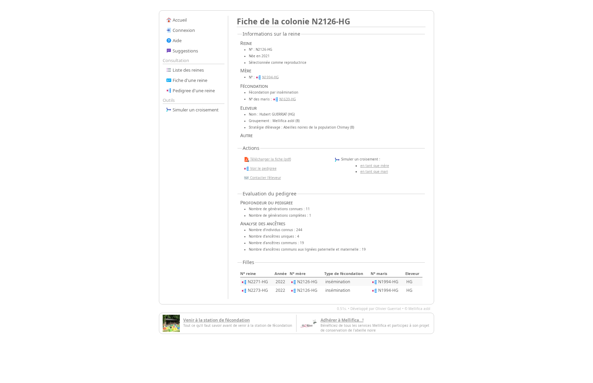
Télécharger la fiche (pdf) (270, 159)
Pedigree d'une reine (193, 90)
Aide (177, 40)
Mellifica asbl (419, 308)
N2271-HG (258, 282)
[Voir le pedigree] (258, 77)
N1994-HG (270, 77)
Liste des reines (188, 70)
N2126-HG (307, 282)
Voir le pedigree (263, 168)
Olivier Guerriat (388, 308)
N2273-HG (258, 290)
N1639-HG (287, 99)
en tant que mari (374, 171)
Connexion (183, 30)
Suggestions (185, 51)
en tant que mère (374, 165)
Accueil (179, 20)
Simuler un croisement (195, 110)
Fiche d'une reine (189, 80)
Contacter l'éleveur (265, 177)
